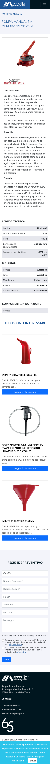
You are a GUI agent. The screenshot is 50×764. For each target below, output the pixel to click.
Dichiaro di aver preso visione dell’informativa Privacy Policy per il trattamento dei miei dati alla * (25, 642)
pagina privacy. (15, 644)
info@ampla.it (17, 713)
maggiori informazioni (25, 391)
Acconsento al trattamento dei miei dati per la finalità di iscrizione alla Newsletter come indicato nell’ (25, 649)
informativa (21, 652)
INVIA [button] (6, 659)
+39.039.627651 (12, 705)
